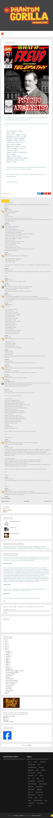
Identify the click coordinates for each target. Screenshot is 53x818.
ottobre (8, 654)
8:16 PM (6, 293)
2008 (6, 648)
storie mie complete (40, 803)
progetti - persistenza (39, 792)
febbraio (8, 667)
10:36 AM (6, 223)
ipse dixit (41, 775)
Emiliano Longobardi (6, 730)
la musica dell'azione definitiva (12, 672)
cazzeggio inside (42, 761)
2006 (6, 693)
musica (38, 778)
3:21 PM (6, 252)
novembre (8, 653)
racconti (36, 797)
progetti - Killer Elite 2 (39, 786)
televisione (29, 805)
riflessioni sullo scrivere (38, 800)
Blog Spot (35, 761)
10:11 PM (6, 365)
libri (33, 778)
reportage (29, 800)
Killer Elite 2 (5, 717)
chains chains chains (31, 764)
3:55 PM (6, 283)
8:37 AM (6, 215)
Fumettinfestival (30, 770)
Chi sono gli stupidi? (14, 533)
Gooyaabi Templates (36, 815)
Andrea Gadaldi (8, 510)
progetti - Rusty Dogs (31, 794)
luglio (7, 659)
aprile (7, 664)
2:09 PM (6, 446)
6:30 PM (6, 477)
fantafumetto (9, 687)
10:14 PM (6, 380)
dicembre (8, 651)
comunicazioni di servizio (32, 767)
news (43, 778)
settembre (8, 656)
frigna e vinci (13, 527)
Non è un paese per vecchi (11, 682)
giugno (7, 661)
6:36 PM (6, 488)
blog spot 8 (8, 677)
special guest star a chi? (15, 521)
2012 (6, 641)
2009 (6, 646)
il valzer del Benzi (9, 690)
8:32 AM (6, 208)
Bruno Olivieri (7, 381)
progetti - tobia (40, 794)
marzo (7, 666)
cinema (39, 764)
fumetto (37, 770)
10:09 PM (6, 359)
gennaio (8, 691)
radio (41, 797)
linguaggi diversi (9, 669)
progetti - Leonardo (31, 789)
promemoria (30, 797)
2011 (6, 643)
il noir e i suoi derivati (31, 772)
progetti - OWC (30, 792)
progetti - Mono (39, 789)
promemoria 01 (9, 675)
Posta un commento (6, 498)
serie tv (46, 800)
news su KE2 (8, 688)
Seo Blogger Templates (18, 815)
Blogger (29, 745)
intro (36, 775)
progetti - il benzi (30, 786)
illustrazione (40, 772)
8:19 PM (6, 303)
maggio (8, 662)
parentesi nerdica (41, 781)
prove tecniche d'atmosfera (12, 680)
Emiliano (6, 279)
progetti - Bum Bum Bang (32, 783)
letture (29, 778)
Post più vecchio (48, 501)
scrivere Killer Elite (10, 678)
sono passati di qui (31, 803)
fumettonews (43, 770)
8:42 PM (6, 350)
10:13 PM (6, 374)
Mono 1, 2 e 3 (6, 718)
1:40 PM (6, 439)
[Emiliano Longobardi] (7, 735)
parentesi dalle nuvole (31, 781)
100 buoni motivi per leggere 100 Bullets (15, 670)
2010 (6, 645)
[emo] (5, 209)
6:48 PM (6, 496)
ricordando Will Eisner (10, 674)
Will (5, 224)
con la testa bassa (10, 685)
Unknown (6, 304)
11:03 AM (6, 425)
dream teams (41, 767)
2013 (6, 640)
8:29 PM (6, 335)
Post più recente (5, 501)
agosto (7, 657)
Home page (26, 501)
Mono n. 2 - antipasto (10, 683)
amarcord (29, 761)
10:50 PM (6, 389)
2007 (6, 649)
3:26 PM (6, 268)
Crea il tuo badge (6, 740)
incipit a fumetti (30, 775)
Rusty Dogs (5, 720)
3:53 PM (6, 278)
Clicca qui (5, 613)
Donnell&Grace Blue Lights (9, 716)
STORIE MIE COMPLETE (8, 721)
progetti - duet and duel (43, 783)
